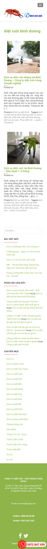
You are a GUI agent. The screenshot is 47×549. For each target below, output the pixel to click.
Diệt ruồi (16, 117)
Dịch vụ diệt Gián (14, 374)
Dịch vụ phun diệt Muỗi (17, 419)
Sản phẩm (11, 429)
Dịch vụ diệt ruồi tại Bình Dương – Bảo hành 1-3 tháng (22, 170)
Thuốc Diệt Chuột (15, 439)
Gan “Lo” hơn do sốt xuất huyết (21, 260)
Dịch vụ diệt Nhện (15, 389)
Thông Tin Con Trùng (16, 434)
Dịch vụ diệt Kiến (14, 379)
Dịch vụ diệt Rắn (14, 399)
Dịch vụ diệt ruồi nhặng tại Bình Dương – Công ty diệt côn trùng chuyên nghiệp (23, 80)
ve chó (10, 460)
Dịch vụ (10, 359)
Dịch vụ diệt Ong (14, 394)
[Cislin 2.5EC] (23, 57)
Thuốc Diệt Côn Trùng (17, 444)
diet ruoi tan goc (11, 120)
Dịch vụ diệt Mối (14, 384)
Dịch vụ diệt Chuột (15, 364)
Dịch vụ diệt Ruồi (21, 112)
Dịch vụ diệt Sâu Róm (17, 414)
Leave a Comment (17, 210)
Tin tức (10, 454)
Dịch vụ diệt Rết (14, 404)
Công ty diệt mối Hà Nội (18, 344)
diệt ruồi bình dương (30, 117)
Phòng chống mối (15, 424)
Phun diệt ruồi (26, 120)
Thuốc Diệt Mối (14, 449)
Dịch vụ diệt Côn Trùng (17, 369)
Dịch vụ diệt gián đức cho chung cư (23, 247)
